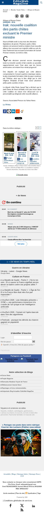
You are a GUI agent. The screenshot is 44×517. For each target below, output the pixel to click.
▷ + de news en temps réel (21, 262)
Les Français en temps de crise (21, 160)
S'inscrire (13, 345)
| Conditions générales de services (17, 501)
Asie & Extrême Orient (34, 165)
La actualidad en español (31, 167)
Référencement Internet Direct (11, 385)
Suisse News (6, 375)
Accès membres (8, 493)
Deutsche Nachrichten (12, 169)
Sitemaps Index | (23, 474)
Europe (5, 165)
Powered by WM (22, 497)
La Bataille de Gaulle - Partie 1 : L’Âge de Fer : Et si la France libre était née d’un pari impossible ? (21, 292)
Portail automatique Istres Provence (8, 160)
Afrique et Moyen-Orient (21, 165)
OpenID (6, 345)
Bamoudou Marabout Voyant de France (14, 382)
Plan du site (20, 493)
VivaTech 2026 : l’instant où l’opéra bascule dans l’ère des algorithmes (19, 313)
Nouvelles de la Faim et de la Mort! (28, 169)
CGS (22, 476)
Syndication (32, 493)
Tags (39, 493)
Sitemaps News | (35, 474)
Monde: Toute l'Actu (18, 10)
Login (3, 338)
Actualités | (7, 474)
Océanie (7, 167)
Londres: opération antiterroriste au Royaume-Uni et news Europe (35, 160)
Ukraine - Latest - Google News (14, 271)
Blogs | (14, 474)
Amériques (11, 165)
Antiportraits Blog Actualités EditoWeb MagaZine (18, 391)
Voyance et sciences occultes (13, 408)
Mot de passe (6, 342)
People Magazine (7, 378)
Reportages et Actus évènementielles (14, 388)
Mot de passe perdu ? (26, 345)
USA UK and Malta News (17, 167)
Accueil (5, 10)
